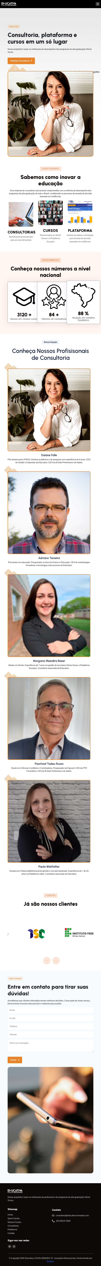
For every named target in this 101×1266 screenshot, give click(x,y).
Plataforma (12, 1230)
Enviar (13, 1060)
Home (10, 1215)
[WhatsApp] (14, 1247)
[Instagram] (10, 1247)
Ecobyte (50, 1261)
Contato (11, 1233)
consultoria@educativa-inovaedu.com (72, 1215)
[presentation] (46, 960)
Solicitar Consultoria (20, 61)
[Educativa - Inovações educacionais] (8, 4)
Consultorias (13, 1226)
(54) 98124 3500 (63, 1221)
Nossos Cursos (14, 1222)
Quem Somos (14, 1218)
